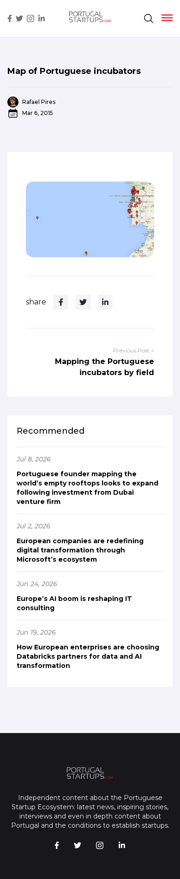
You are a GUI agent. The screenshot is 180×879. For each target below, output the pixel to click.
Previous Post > (133, 350)
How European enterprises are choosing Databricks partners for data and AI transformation (88, 656)
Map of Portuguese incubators (74, 71)
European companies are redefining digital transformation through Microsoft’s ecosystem (80, 550)
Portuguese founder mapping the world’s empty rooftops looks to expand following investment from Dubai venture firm (87, 488)
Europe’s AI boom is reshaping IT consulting (74, 603)
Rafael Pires (38, 101)
